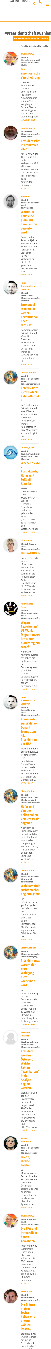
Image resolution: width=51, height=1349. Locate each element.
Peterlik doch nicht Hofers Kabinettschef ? (30, 429)
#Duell (24, 417)
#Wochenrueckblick (30, 498)
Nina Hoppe (27, 585)
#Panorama (26, 140)
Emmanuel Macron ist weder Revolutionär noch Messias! (29, 341)
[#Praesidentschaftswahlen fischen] (31, 38)
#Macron (25, 327)
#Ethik (24, 74)
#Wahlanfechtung (29, 1125)
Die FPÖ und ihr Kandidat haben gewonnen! (29, 1331)
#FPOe (24, 1240)
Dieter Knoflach (28, 399)
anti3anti (25, 214)
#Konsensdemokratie (31, 868)
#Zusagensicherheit (30, 419)
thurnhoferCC (27, 53)
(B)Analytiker (27, 483)
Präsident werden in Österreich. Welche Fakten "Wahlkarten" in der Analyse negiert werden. (30, 1154)
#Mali (23, 232)
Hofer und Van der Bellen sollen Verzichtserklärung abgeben (33, 880)
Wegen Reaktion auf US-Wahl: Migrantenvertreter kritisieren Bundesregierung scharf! (34, 691)
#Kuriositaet (27, 956)
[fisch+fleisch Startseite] (25, 11)
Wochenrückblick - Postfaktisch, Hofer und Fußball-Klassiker (32, 518)
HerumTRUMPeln (32, 604)
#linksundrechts (29, 1243)
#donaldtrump (28, 767)
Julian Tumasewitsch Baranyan (28, 312)
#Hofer (32, 1309)
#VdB (23, 1312)
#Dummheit (27, 954)
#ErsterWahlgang (29, 1040)
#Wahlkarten (27, 1128)
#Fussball (25, 503)
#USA (23, 591)
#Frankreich (27, 154)
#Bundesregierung (30, 670)
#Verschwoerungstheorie (33, 69)
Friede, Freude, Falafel (26, 1251)
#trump (33, 588)
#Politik (25, 57)
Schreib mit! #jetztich (36, 17)
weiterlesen (29, 128)
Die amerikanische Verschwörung (30, 82)
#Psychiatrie (27, 234)
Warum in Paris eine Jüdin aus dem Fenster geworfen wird (29, 248)
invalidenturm (28, 137)
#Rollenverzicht (28, 865)
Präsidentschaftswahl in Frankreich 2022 (35, 162)
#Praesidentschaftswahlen (34, 71)
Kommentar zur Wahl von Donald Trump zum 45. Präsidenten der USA (29, 788)
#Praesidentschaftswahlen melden (34, 46)
